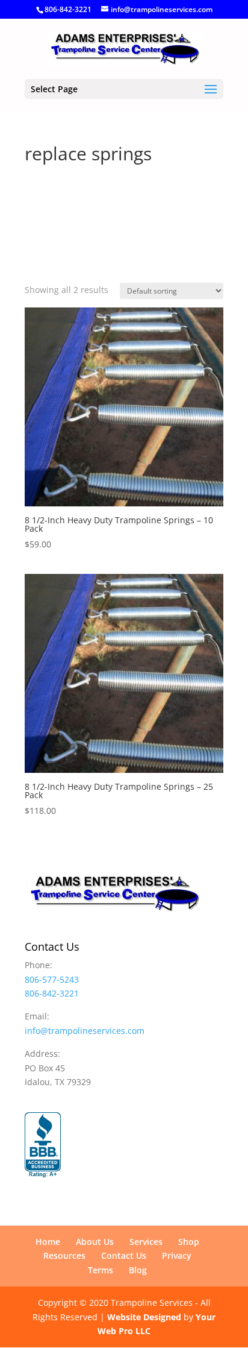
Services (146, 1241)
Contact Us (123, 1255)
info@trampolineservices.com (84, 1030)
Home (48, 1241)
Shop (188, 1241)
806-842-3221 (68, 9)
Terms (100, 1270)
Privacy (176, 1255)
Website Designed (144, 1317)
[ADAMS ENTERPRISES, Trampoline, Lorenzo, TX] (43, 1145)
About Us (95, 1241)
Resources (64, 1255)
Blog (138, 1270)
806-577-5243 (52, 979)
